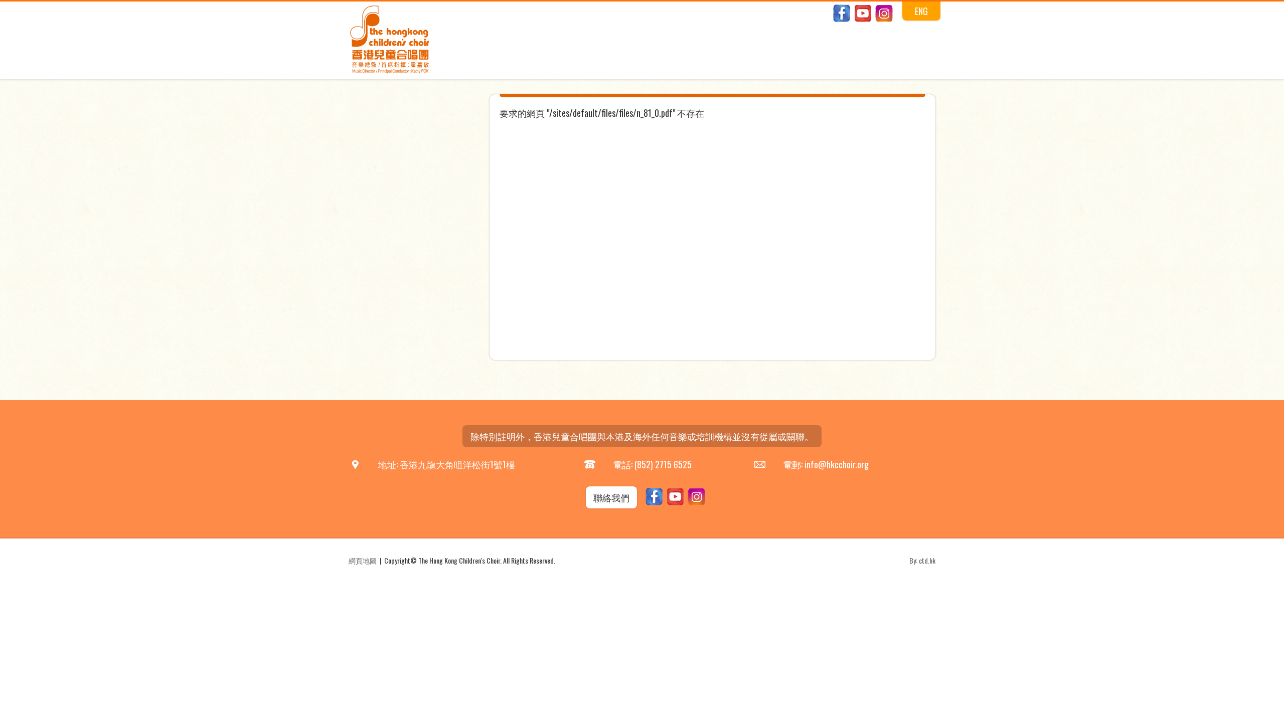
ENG (921, 11)
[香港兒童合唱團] (390, 71)
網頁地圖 (363, 560)
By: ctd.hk (922, 560)
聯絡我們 (611, 497)
